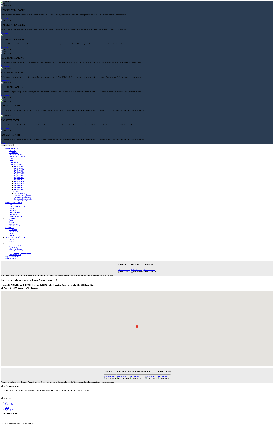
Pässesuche (4, 18)
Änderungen (13, 224)
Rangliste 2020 (19, 180)
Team (11, 233)
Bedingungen (14, 162)
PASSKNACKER (11, 149)
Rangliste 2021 (19, 182)
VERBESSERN (10, 243)
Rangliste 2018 (19, 176)
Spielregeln (13, 235)
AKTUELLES (10, 218)
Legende (12, 208)
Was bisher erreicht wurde (22, 197)
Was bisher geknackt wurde (23, 195)
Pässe (11, 205)
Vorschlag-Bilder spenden (22, 253)
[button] (137, 327)
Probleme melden (15, 255)
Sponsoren (13, 239)
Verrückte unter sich (20, 201)
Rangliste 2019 (19, 178)
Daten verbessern (15, 245)
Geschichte (13, 230)
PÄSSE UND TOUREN (13, 203)
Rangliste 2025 (19, 189)
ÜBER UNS (9, 228)
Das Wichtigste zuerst (21, 193)
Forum (11, 220)
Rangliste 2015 (19, 170)
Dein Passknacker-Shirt (17, 226)
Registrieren (13, 153)
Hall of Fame (13, 191)
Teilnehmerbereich (15, 155)
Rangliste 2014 (19, 168)
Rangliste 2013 (19, 166)
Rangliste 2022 (19, 183)
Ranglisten (13, 158)
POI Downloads (14, 212)
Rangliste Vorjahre (15, 164)
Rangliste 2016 (19, 172)
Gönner (12, 241)
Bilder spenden (14, 247)
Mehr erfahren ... (124, 270)
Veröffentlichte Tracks (16, 216)
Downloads (13, 210)
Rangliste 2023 (19, 185)
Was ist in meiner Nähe (17, 207)
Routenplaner (5, 66)
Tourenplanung (14, 214)
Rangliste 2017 (19, 174)
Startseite (12, 151)
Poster (11, 160)
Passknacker (5, 114)
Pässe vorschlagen (15, 249)
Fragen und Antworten (17, 156)
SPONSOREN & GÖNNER (15, 237)
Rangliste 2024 (19, 187)
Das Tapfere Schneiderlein (23, 199)
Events (11, 222)
